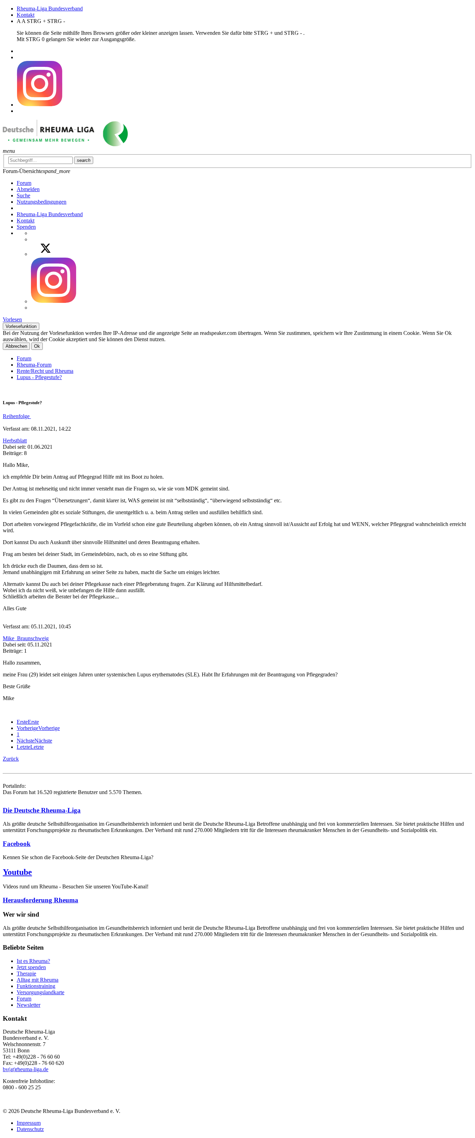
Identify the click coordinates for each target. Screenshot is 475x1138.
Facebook (17, 843)
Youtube (17, 872)
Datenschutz (30, 1129)
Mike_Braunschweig (26, 638)
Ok (37, 346)
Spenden (26, 227)
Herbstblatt (15, 441)
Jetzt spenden (31, 967)
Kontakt (25, 15)
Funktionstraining (36, 986)
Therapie (26, 973)
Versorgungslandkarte (40, 992)
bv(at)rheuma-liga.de (25, 1069)
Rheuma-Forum (34, 365)
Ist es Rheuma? (33, 961)
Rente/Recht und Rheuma (45, 371)
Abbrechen (16, 346)
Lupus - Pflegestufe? (39, 377)
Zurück (11, 759)
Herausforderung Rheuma (40, 900)
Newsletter (28, 1005)
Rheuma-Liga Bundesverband (50, 8)
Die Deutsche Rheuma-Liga (42, 810)
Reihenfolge (17, 416)
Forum (24, 358)
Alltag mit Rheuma (37, 980)
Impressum (29, 1123)
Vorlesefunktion (21, 326)
